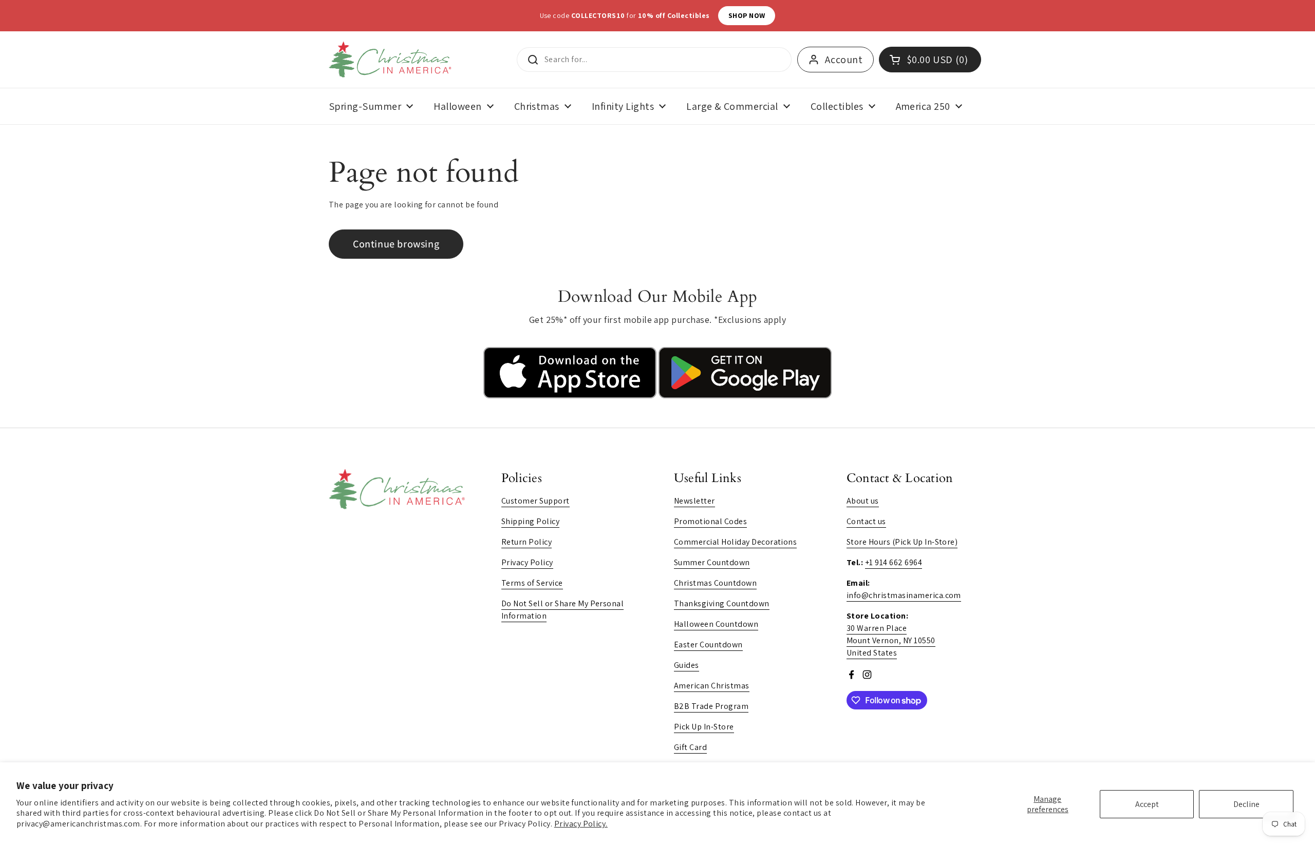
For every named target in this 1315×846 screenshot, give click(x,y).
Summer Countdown (712, 562)
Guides (686, 665)
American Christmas (711, 685)
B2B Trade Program (711, 706)
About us (863, 500)
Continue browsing (396, 244)
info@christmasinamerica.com (904, 595)
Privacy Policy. (581, 823)
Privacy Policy (527, 562)
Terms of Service (532, 583)
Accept (1147, 804)
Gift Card (690, 747)
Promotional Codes (710, 521)
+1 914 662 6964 (893, 562)
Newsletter (694, 500)
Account (843, 59)
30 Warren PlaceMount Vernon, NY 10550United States (891, 640)
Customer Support (535, 500)
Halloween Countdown (716, 624)
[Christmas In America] (392, 60)
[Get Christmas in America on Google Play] (745, 395)
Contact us (866, 521)
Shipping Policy (530, 521)
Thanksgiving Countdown (721, 603)
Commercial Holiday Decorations (735, 541)
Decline (1246, 804)
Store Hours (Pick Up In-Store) (902, 541)
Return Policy (526, 541)
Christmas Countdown (715, 583)
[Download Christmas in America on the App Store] (571, 395)
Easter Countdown (708, 644)
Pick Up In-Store (704, 726)
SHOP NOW (793, 15)
